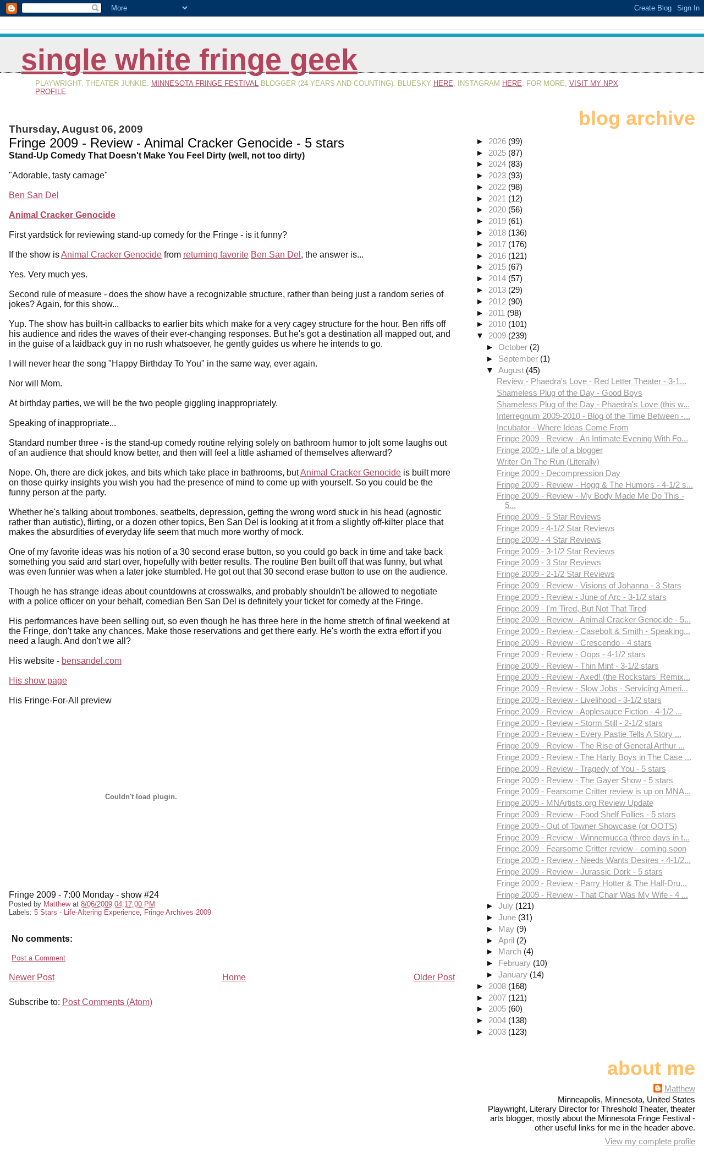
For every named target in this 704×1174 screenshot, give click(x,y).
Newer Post (31, 977)
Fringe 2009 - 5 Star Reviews (549, 516)
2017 (498, 244)
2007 (498, 997)
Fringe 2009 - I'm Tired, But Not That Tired (571, 608)
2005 (498, 1008)
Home (234, 977)
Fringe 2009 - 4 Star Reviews (549, 539)
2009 (498, 335)
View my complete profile (650, 1141)
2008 (498, 986)
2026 (498, 141)
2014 (498, 278)
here (443, 83)
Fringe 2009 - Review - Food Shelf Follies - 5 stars (586, 814)
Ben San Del (34, 195)
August (512, 370)
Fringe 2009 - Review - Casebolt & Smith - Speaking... (593, 631)
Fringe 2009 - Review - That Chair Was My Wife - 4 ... (592, 894)
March (511, 951)
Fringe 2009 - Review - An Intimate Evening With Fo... (592, 438)
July (506, 905)
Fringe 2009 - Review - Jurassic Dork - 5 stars (580, 871)
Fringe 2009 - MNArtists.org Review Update (575, 802)
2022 (498, 187)
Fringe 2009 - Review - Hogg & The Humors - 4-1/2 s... (595, 484)
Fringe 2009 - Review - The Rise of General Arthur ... (591, 745)
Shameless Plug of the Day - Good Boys (569, 392)
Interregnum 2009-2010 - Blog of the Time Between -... (593, 416)
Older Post (434, 977)
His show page (38, 680)
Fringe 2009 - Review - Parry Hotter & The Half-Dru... (592, 883)
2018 (498, 232)
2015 (498, 266)
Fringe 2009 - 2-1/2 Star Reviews (556, 573)
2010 (498, 324)
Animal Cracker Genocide (62, 215)
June (508, 917)
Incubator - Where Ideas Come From (563, 427)
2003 (498, 1031)
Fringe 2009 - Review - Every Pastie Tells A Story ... (589, 734)
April (507, 940)
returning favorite (216, 254)
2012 (498, 301)
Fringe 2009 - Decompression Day (558, 473)
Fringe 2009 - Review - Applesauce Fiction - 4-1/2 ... (589, 711)
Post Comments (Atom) (107, 1002)
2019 (498, 221)
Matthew (679, 1088)
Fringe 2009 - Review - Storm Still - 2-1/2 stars (580, 723)
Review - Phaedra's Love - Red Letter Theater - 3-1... (591, 381)
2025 (498, 152)
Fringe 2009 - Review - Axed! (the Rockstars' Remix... (593, 676)
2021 (498, 198)
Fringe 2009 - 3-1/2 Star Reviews (556, 551)
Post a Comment (38, 958)
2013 (498, 289)
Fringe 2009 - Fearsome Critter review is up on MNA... (594, 791)
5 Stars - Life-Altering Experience (87, 912)
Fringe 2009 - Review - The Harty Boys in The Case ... (594, 757)
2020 (498, 209)
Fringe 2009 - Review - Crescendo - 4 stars (574, 642)
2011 (497, 313)
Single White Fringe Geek (189, 60)
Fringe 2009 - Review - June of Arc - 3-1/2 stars (582, 597)
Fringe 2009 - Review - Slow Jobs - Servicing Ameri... (592, 688)
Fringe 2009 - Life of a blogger (550, 450)
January (514, 974)
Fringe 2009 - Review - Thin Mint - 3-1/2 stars (578, 665)
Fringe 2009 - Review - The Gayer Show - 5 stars (585, 780)
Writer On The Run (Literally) (548, 461)
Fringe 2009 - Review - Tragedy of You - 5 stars (581, 768)
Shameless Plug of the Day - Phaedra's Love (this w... (593, 404)
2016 (498, 255)
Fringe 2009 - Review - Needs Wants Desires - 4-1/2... (594, 860)
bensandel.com (92, 660)
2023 (498, 175)
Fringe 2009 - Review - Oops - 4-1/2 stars (571, 654)
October (514, 347)
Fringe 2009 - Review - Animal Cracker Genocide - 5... (594, 619)
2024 (498, 163)
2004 (498, 1020)
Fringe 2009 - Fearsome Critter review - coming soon (591, 848)
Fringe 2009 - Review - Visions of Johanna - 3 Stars (589, 585)
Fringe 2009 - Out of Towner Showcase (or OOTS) (587, 826)
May (507, 928)
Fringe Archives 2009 (177, 912)
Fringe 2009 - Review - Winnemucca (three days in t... (593, 837)
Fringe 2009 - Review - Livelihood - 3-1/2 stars (579, 700)
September (519, 358)
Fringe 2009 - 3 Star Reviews (549, 562)
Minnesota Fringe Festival (204, 83)
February (515, 963)
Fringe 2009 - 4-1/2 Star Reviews (556, 528)
